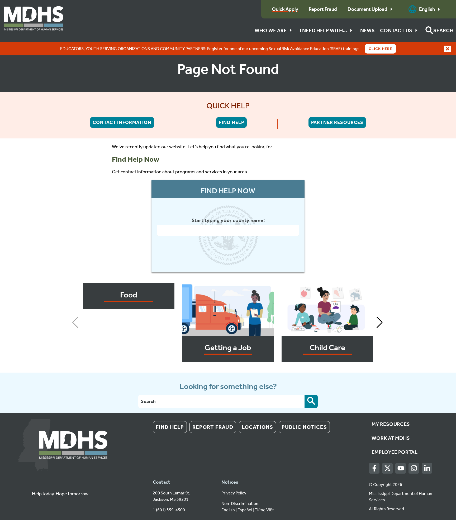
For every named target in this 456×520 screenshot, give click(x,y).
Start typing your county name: (228, 220)
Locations (257, 427)
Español (245, 509)
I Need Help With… (323, 30)
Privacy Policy (233, 492)
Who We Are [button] (271, 30)
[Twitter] (387, 468)
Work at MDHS (391, 438)
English (427, 9)
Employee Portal (394, 452)
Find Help (231, 122)
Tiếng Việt (264, 509)
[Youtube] (400, 468)
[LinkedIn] (427, 468)
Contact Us (396, 30)
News (367, 30)
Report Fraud (212, 427)
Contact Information (122, 122)
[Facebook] (374, 468)
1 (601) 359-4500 (169, 509)
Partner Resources (337, 122)
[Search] (311, 401)
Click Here (380, 48)
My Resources (391, 424)
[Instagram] (414, 468)
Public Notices (304, 427)
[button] (439, 30)
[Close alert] (447, 49)
